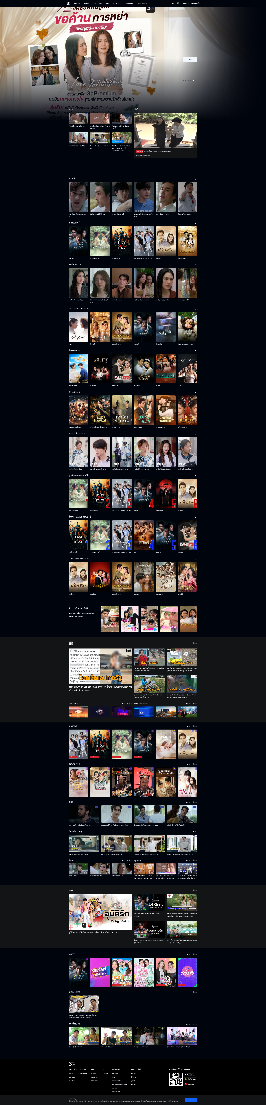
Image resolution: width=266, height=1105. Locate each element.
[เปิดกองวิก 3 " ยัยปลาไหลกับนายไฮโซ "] (182, 1036)
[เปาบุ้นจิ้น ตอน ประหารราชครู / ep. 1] (122, 782)
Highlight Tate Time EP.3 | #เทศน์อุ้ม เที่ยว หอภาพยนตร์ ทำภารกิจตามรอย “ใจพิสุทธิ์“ (83, 1016)
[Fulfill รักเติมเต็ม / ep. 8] (166, 744)
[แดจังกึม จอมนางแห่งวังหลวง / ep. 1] (100, 782)
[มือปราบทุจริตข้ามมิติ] (78, 410)
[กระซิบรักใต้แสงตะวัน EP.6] (187, 452)
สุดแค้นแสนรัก (160, 594)
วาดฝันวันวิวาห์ (95, 258)
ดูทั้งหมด (148, 155)
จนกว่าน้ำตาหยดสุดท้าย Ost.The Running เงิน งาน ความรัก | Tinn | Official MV (182, 941)
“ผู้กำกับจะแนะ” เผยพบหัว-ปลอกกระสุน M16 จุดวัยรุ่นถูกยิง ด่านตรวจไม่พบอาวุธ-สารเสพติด (182, 669)
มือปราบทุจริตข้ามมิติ (75, 427)
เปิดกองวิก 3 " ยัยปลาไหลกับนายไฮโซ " (178, 1047)
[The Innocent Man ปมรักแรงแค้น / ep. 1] (187, 782)
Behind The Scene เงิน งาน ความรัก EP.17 (147, 854)
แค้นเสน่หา (137, 386)
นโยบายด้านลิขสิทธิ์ (116, 1081)
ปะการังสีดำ (159, 511)
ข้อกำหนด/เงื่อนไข (116, 1092)
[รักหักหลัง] (166, 327)
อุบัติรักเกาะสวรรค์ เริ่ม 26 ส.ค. (78, 146)
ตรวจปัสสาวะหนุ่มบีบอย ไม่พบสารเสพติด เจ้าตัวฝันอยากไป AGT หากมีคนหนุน (149, 669)
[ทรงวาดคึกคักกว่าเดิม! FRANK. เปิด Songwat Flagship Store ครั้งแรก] (144, 868)
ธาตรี (135, 552)
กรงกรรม (158, 386)
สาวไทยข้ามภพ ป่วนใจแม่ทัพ (98, 427)
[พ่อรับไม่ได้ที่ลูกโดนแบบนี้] (144, 283)
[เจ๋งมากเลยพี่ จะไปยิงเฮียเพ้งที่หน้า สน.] (84, 814)
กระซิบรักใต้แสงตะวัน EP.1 (76, 469)
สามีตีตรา (115, 386)
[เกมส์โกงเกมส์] (122, 241)
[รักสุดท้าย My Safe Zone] (187, 327)
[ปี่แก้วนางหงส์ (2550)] (188, 619)
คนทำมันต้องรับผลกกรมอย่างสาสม (77, 215)
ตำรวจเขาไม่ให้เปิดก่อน (184, 214)
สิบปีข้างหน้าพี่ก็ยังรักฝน (97, 214)
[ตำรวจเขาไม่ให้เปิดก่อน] (187, 197)
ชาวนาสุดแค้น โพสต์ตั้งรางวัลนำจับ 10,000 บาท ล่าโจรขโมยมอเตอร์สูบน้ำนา (149, 696)
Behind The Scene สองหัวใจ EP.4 (99, 147)
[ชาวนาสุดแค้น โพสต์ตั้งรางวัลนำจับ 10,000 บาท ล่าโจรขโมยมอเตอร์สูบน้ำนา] (149, 684)
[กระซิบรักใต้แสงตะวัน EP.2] (100, 452)
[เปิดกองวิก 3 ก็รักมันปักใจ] (149, 1036)
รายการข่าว (94, 1077)
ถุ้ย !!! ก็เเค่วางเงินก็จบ (162, 214)
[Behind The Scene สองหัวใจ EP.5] (84, 843)
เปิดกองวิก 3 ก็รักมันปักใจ (141, 1047)
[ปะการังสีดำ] (166, 493)
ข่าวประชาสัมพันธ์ (95, 1081)
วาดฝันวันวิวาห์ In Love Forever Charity (100, 127)
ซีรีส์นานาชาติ (72, 1077)
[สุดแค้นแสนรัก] (166, 577)
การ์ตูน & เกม (72, 1081)
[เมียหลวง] (187, 368)
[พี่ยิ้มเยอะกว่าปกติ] (122, 868)
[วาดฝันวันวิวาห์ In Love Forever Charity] (100, 118)
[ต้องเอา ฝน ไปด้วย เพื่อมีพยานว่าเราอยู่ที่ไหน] (116, 814)
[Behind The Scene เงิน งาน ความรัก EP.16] (182, 843)
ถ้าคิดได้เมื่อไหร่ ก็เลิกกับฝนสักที (176, 825)
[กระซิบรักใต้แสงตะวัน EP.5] (166, 452)
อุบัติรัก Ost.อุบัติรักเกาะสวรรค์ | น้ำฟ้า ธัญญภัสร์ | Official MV (95, 932)
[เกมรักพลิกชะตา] (166, 410)
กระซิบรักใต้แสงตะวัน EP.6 (185, 469)
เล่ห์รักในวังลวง (182, 427)
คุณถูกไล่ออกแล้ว (117, 300)
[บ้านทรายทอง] (187, 241)
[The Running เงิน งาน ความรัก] (144, 241)
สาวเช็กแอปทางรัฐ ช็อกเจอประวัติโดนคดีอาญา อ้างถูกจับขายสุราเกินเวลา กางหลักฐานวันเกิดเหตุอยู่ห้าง (100, 688)
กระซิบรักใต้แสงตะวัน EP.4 (142, 469)
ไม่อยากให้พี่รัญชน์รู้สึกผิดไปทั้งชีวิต (99, 301)
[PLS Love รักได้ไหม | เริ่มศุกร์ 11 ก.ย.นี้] (122, 118)
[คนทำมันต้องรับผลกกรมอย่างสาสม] (78, 197)
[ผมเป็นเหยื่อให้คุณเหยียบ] (78, 283)
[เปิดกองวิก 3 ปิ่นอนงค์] (116, 1036)
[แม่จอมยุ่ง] (149, 619)
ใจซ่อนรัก (93, 344)
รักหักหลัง (159, 344)
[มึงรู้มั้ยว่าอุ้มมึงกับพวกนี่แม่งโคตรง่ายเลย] (149, 814)
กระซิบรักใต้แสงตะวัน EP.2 (98, 469)
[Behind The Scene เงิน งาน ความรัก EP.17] (149, 843)
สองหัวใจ (71, 258)
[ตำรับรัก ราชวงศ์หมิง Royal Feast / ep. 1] (166, 782)
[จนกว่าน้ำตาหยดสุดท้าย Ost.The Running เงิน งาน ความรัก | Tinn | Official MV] (182, 929)
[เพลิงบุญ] (100, 368)
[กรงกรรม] (166, 368)
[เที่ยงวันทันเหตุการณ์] (100, 712)
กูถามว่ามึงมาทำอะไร (118, 214)
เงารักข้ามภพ (116, 427)
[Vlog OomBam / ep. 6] (144, 972)
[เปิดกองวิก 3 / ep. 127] (78, 972)
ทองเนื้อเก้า (93, 594)
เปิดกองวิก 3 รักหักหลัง (75, 1047)
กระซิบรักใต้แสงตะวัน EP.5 (163, 469)
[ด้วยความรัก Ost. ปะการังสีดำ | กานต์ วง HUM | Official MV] (149, 929)
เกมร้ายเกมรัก (73, 386)
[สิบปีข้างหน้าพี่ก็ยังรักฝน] (100, 197)
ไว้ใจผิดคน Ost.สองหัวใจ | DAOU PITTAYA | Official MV (147, 914)
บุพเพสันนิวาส (116, 344)
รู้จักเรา (113, 1077)
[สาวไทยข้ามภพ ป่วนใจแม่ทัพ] (100, 410)
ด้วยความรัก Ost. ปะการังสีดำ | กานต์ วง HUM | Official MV (148, 941)
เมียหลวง (180, 386)
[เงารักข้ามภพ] (122, 410)
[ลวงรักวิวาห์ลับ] (144, 410)
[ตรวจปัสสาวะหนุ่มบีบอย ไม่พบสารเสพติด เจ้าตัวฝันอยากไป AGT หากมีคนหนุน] (149, 657)
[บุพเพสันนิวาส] (122, 327)
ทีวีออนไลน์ (105, 1074)
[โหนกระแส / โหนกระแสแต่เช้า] (122, 712)
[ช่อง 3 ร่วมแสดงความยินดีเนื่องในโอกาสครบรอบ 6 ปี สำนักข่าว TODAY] (187, 868)
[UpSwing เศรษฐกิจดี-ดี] (166, 712)
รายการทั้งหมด (83, 1074)
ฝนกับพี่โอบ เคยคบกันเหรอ (76, 126)
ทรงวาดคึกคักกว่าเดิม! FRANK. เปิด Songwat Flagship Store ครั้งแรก (143, 876)
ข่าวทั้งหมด (93, 1074)
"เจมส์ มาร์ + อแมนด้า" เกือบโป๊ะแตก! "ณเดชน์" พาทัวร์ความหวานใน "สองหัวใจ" (121, 148)
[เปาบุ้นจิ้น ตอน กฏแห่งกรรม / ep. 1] (144, 782)
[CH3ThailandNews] (144, 712)
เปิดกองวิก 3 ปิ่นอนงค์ (107, 1047)
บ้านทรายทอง (182, 258)
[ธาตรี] (144, 535)
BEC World (115, 1074)
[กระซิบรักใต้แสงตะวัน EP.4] (144, 452)
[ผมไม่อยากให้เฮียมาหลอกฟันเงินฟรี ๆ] (144, 197)
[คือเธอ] (78, 327)
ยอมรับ (191, 1100)
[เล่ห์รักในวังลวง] (187, 410)
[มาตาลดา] (144, 577)
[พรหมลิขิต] (187, 577)
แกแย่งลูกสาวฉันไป (183, 300)
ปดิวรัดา (158, 258)
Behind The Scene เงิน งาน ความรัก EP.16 (180, 854)
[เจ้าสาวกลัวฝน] (169, 619)
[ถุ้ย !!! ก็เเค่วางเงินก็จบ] (166, 197)
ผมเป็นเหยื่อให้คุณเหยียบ (76, 300)
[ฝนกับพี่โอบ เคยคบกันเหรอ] (78, 118)
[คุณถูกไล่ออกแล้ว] (122, 283)
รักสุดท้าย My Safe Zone (185, 344)
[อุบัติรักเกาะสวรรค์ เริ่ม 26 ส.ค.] (78, 137)
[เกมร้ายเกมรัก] (78, 368)
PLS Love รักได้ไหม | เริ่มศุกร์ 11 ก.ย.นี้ (121, 127)
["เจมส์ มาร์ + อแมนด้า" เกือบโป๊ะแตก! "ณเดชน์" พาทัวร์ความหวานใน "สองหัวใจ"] (122, 137)
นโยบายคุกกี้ (115, 1088)
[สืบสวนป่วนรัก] (130, 619)
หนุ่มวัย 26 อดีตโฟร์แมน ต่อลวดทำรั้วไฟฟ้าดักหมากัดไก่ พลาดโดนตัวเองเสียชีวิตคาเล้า (181, 696)
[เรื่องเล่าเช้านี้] (78, 712)
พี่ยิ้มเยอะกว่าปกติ (117, 875)
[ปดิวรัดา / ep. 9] (187, 744)
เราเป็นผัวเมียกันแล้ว (96, 875)
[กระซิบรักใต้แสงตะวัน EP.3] (122, 452)
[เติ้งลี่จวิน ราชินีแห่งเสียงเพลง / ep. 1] (78, 782)
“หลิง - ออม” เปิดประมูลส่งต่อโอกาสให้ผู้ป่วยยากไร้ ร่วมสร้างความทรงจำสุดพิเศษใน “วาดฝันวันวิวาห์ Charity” (165, 876)
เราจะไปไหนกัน (73, 875)
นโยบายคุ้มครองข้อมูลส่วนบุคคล (119, 1084)
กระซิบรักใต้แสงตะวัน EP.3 (120, 469)
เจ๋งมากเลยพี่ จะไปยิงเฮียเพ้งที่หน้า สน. (80, 825)
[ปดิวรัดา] (166, 241)
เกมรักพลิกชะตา (161, 427)
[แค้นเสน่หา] (144, 368)
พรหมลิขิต (181, 594)
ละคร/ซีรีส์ (71, 1074)
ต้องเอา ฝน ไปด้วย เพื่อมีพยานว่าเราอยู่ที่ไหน (114, 825)
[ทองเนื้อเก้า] (100, 577)
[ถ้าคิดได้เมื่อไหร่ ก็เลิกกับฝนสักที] (182, 814)
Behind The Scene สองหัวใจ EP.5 (79, 854)
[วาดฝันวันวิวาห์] (100, 241)
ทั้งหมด (195, 643)
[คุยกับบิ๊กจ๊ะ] (187, 712)
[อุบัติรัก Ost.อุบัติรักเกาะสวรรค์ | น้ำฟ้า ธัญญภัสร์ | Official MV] (100, 912)
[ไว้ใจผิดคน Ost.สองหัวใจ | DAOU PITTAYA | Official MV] (149, 902)
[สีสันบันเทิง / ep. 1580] (100, 972)
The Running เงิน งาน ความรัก (143, 258)
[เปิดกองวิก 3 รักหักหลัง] (84, 1036)
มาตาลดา (137, 594)
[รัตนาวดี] (110, 619)
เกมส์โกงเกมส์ (116, 258)
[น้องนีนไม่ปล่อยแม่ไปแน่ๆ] (166, 283)
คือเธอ (70, 344)
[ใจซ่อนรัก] (100, 327)
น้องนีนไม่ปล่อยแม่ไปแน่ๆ (163, 300)
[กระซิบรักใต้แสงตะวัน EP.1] (78, 452)
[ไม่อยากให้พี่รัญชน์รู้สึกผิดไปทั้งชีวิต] (100, 283)
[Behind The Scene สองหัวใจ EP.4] (100, 137)
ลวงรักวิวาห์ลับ (138, 427)
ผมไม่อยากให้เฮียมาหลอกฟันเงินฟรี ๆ (143, 215)
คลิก (190, 59)
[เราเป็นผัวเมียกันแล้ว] (100, 868)
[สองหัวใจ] (78, 241)
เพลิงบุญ (93, 386)
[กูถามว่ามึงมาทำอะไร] (122, 197)
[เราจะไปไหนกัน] (78, 868)
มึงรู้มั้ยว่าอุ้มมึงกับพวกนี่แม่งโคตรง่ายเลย (146, 825)
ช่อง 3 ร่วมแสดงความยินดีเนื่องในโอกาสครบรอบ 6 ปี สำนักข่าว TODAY (187, 876)
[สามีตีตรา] (122, 368)
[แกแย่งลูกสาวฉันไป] (187, 283)
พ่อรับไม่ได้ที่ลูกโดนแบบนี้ (141, 300)
